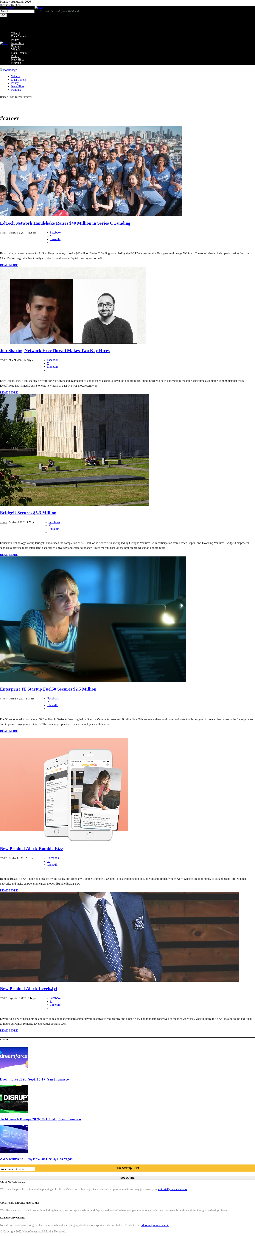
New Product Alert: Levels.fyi (28, 988)
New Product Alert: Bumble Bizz (31, 848)
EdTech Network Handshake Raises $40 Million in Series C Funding (65, 223)
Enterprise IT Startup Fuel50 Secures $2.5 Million (48, 689)
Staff (3, 232)
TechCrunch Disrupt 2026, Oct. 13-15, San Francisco (40, 1119)
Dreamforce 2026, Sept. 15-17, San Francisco (34, 1079)
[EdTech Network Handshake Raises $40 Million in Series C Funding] (91, 215)
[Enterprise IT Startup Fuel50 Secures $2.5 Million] (93, 681)
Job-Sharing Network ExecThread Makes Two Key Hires (55, 350)
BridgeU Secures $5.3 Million (28, 512)
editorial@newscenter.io (172, 1189)
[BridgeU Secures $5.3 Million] (74, 505)
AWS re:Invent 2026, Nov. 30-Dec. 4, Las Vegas (36, 1159)
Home (3, 97)
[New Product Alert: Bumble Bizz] (64, 840)
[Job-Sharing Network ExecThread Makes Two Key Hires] (73, 342)
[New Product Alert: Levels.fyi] (119, 980)
